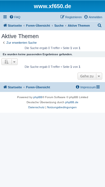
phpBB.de (71, 102)
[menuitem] (14, 17)
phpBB (37, 97)
